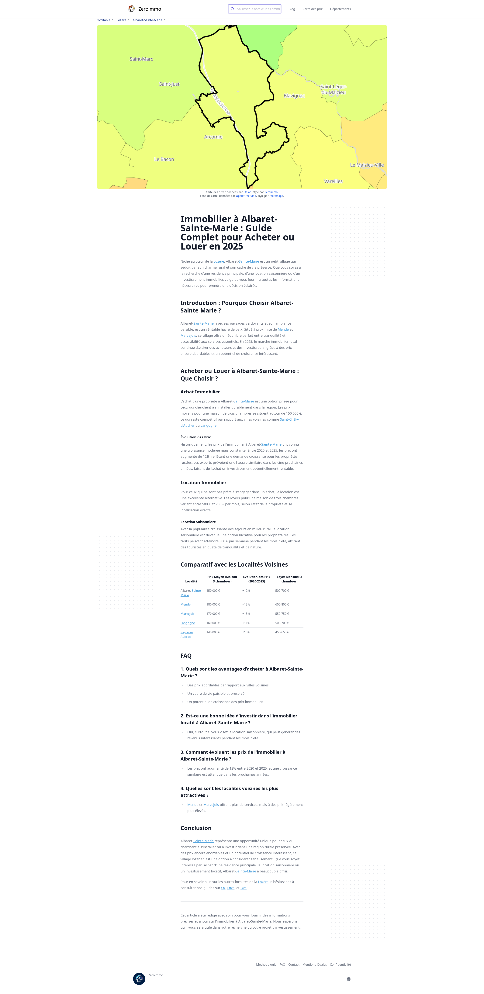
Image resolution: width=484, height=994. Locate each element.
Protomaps (276, 196)
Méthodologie (266, 964)
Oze (243, 887)
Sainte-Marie (249, 261)
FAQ (282, 964)
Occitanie (103, 20)
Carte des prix (313, 9)
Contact (293, 964)
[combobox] (254, 9)
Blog (292, 9)
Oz (223, 887)
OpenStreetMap (246, 196)
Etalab (247, 192)
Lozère (121, 20)
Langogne (208, 425)
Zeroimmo (271, 192)
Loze (230, 887)
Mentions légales (314, 964)
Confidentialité (340, 964)
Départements (340, 9)
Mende (283, 329)
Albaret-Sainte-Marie (147, 20)
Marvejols (188, 335)
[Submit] (232, 9)
